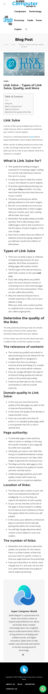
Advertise (30, 684)
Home (6, 44)
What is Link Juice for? (13, 106)
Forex (39, 20)
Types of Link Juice (12, 109)
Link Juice (8, 103)
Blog (20, 684)
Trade (30, 20)
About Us (10, 684)
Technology (35, 11)
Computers (20, 11)
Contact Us (11, 689)
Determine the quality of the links (18, 112)
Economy (19, 20)
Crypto (18, 29)
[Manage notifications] (42, 689)
